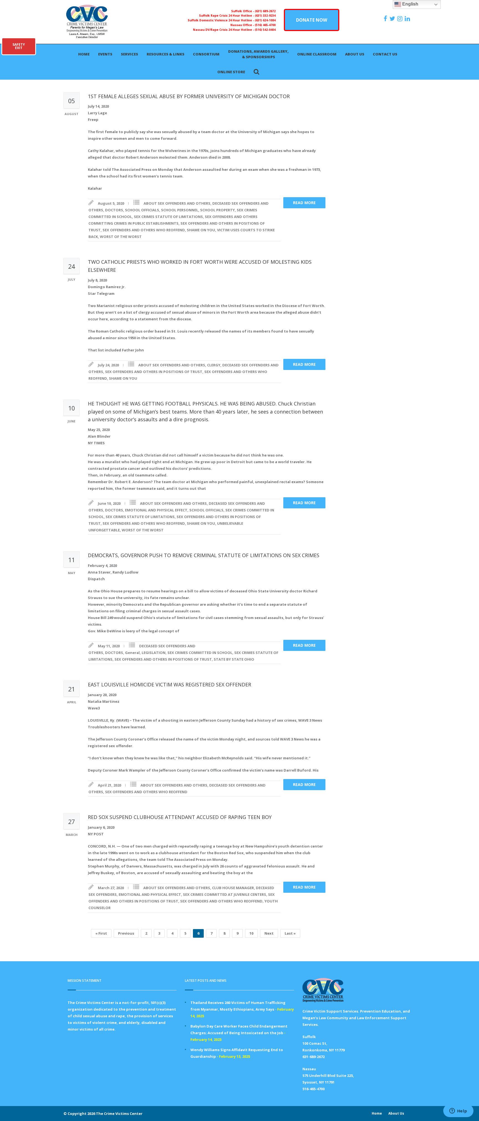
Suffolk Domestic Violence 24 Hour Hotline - (221, 20)
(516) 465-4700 (265, 25)
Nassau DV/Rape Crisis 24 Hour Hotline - (224, 30)
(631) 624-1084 (265, 20)
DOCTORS (114, 209)
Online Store (231, 71)
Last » (290, 933)
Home (84, 54)
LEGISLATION (153, 652)
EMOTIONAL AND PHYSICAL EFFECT (156, 510)
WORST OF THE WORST (121, 236)
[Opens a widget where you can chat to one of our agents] (458, 1111)
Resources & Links (165, 54)
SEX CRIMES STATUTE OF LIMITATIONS (168, 216)
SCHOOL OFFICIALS (142, 209)
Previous (126, 933)
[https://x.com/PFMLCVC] (392, 19)
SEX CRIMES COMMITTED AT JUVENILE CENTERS (224, 894)
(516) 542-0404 (265, 30)
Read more (304, 202)
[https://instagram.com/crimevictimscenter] (400, 19)
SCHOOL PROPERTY (217, 209)
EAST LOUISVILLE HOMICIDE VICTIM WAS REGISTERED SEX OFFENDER (169, 684)
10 (251, 933)
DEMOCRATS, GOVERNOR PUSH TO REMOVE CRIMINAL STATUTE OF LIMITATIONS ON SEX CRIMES (203, 555)
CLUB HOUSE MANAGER (233, 887)
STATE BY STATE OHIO (234, 659)
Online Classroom (317, 54)
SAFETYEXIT (18, 46)
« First (101, 933)
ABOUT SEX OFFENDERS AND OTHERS (177, 203)
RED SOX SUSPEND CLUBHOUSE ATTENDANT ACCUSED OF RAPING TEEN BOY (180, 817)
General (132, 652)
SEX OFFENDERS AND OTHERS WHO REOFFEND (144, 229)
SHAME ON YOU (201, 229)
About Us (354, 54)
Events (105, 54)
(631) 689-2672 (265, 11)
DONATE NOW (311, 20)
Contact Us (385, 54)
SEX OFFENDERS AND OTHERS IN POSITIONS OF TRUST (153, 371)
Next (269, 933)
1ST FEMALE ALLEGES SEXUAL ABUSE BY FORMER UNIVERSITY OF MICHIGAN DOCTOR (189, 96)
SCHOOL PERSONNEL (179, 209)
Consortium (206, 54)
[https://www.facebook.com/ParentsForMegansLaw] (386, 19)
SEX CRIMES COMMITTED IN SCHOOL (199, 652)
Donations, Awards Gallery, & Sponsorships (258, 54)
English (409, 4)
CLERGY (213, 364)
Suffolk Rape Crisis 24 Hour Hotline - (227, 15)
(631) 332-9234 (265, 15)
